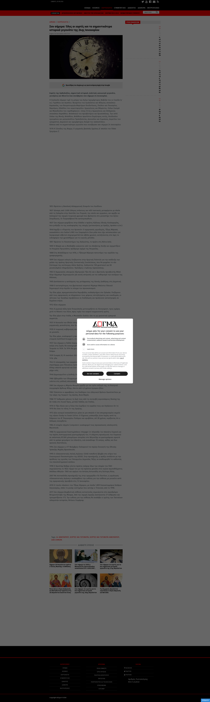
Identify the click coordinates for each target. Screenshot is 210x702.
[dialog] (105, 351)
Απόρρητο (205, 700)
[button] (105, 349)
